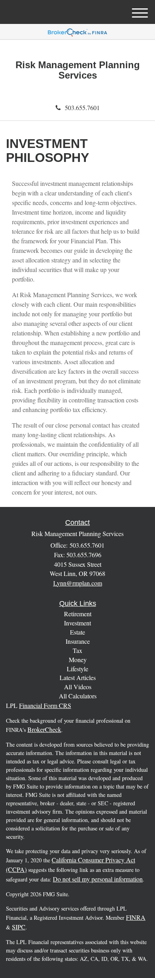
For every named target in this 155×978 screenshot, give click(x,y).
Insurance (78, 641)
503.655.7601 (82, 107)
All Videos (77, 686)
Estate (77, 632)
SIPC (18, 927)
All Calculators (78, 696)
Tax (77, 650)
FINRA (135, 917)
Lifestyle (77, 668)
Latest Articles (78, 677)
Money (78, 659)
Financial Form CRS (45, 705)
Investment (77, 623)
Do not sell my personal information (98, 879)
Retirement (77, 613)
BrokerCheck (44, 729)
